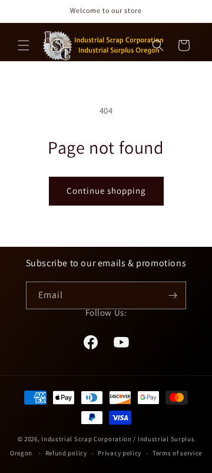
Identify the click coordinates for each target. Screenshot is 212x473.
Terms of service (177, 453)
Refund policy (66, 453)
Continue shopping (106, 190)
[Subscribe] (173, 295)
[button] (24, 45)
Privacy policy (119, 453)
